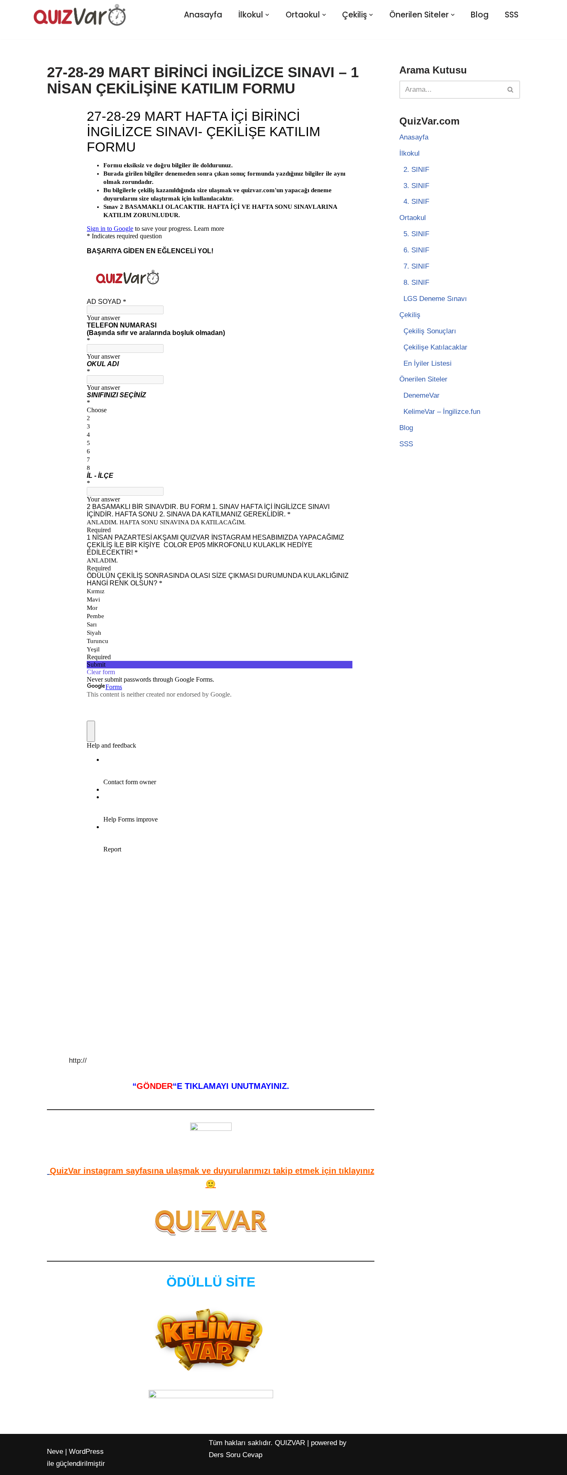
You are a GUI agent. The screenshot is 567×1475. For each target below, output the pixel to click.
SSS (511, 14)
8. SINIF (416, 282)
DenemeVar (421, 395)
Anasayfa (203, 14)
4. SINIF (416, 201)
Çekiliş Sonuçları (429, 331)
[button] (267, 15)
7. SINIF (416, 266)
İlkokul (409, 153)
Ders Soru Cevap (235, 1455)
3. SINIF (416, 186)
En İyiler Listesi (427, 363)
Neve (55, 1451)
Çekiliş (409, 315)
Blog (480, 14)
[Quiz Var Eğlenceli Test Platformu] (80, 14)
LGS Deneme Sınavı (435, 299)
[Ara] (510, 90)
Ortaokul (412, 218)
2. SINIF (416, 170)
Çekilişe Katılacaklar (435, 347)
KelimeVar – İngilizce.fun (441, 412)
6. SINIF (416, 250)
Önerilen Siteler (423, 379)
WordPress (86, 1451)
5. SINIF (416, 234)
